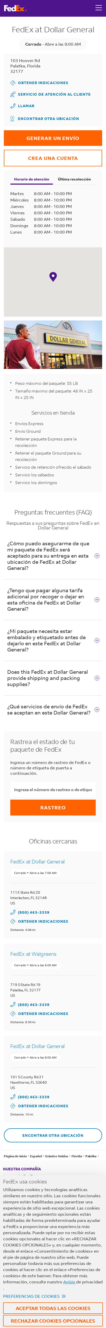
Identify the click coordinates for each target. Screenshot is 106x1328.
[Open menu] (99, 8)
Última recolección (74, 179)
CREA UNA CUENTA (41, 155)
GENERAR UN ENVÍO (42, 135)
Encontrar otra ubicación (48, 118)
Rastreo (53, 807)
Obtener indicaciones (39, 82)
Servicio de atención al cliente (50, 94)
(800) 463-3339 (34, 912)
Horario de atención (31, 179)
